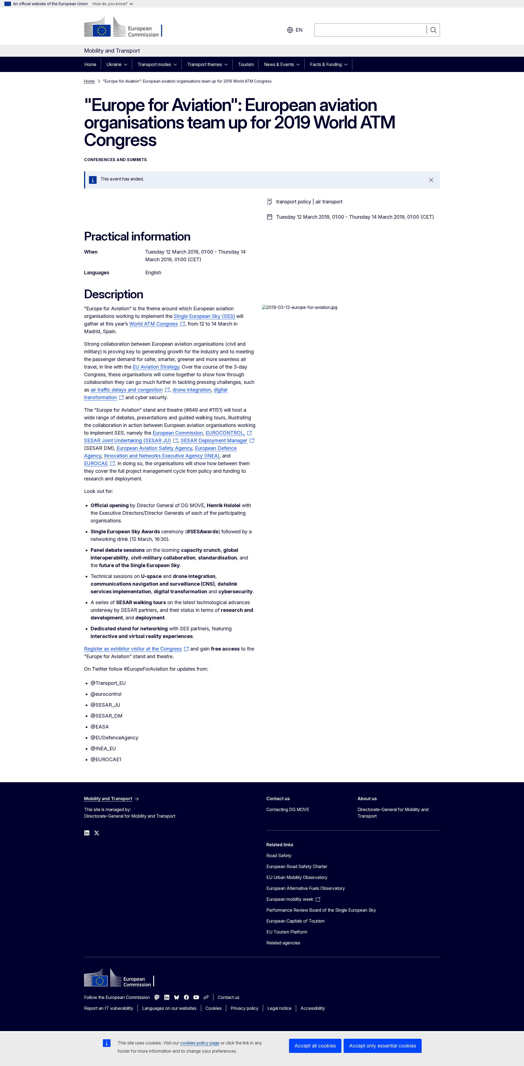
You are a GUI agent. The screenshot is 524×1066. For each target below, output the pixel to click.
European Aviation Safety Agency (154, 448)
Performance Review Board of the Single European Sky (321, 910)
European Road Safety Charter (296, 866)
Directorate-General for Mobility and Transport (393, 813)
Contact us (228, 997)
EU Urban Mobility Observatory (296, 877)
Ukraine (113, 64)
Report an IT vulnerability (108, 1008)
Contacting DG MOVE (287, 809)
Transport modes (154, 64)
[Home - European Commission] (128, 27)
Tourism (246, 64)
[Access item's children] (127, 64)
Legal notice (279, 1008)
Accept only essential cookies (382, 1046)
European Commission (178, 433)
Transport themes (204, 64)
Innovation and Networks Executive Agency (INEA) (161, 456)
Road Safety (278, 855)
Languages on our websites (169, 1008)
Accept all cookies (315, 1046)
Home (90, 64)
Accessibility (312, 1008)
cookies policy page (199, 1043)
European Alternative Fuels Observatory (305, 888)
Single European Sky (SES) (204, 316)
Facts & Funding (326, 64)
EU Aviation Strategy (156, 367)
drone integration (191, 390)
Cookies (214, 1008)
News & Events (279, 64)
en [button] (299, 30)
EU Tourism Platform (286, 932)
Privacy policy (244, 1008)
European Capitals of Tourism (295, 921)
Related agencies (283, 942)
